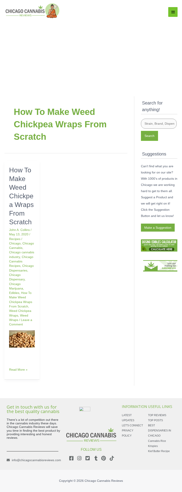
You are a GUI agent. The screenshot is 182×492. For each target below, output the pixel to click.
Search (149, 136)
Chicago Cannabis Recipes (21, 261)
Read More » (18, 369)
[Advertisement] (91, 53)
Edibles (14, 293)
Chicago (15, 243)
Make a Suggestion (157, 227)
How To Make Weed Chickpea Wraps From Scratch (21, 196)
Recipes (14, 239)
